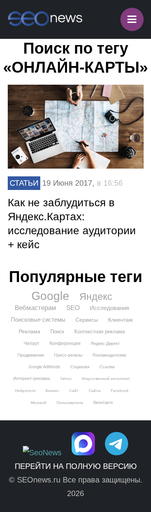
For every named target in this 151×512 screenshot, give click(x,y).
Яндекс (95, 296)
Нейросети (25, 390)
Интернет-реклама (31, 378)
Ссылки (107, 366)
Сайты (95, 390)
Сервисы (87, 320)
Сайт (74, 390)
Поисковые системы (38, 319)
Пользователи (70, 403)
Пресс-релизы (68, 355)
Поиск (57, 331)
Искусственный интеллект (106, 378)
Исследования (109, 308)
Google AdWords (44, 366)
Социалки (79, 366)
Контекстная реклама (99, 331)
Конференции (65, 343)
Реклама (29, 331)
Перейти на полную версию (76, 466)
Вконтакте (103, 402)
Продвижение (30, 355)
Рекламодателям (109, 355)
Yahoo (66, 378)
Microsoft (38, 403)
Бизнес (52, 390)
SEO (73, 308)
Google (50, 296)
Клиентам (120, 320)
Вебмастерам (35, 308)
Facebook (120, 390)
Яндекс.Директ (105, 343)
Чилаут (31, 343)
